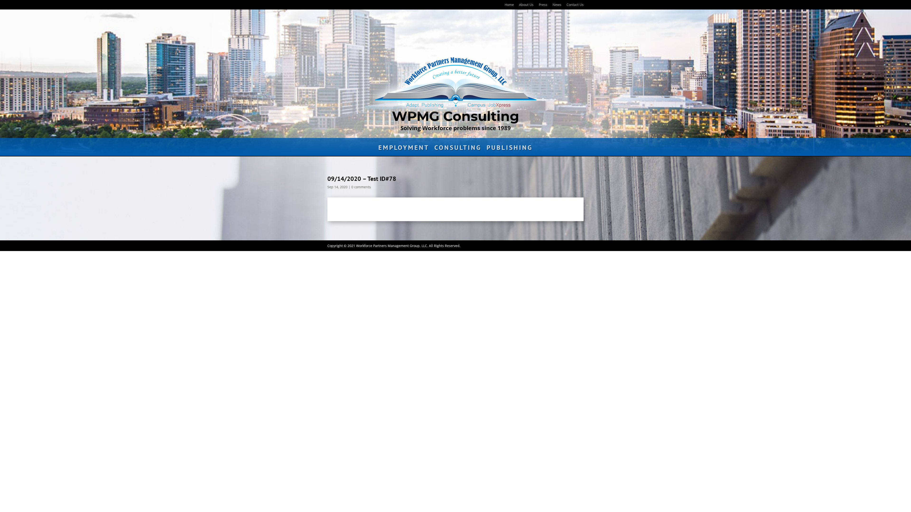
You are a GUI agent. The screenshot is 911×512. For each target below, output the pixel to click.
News (557, 5)
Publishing (510, 148)
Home (509, 5)
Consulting (457, 148)
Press (543, 5)
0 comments (361, 187)
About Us (526, 5)
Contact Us (575, 5)
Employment (403, 148)
